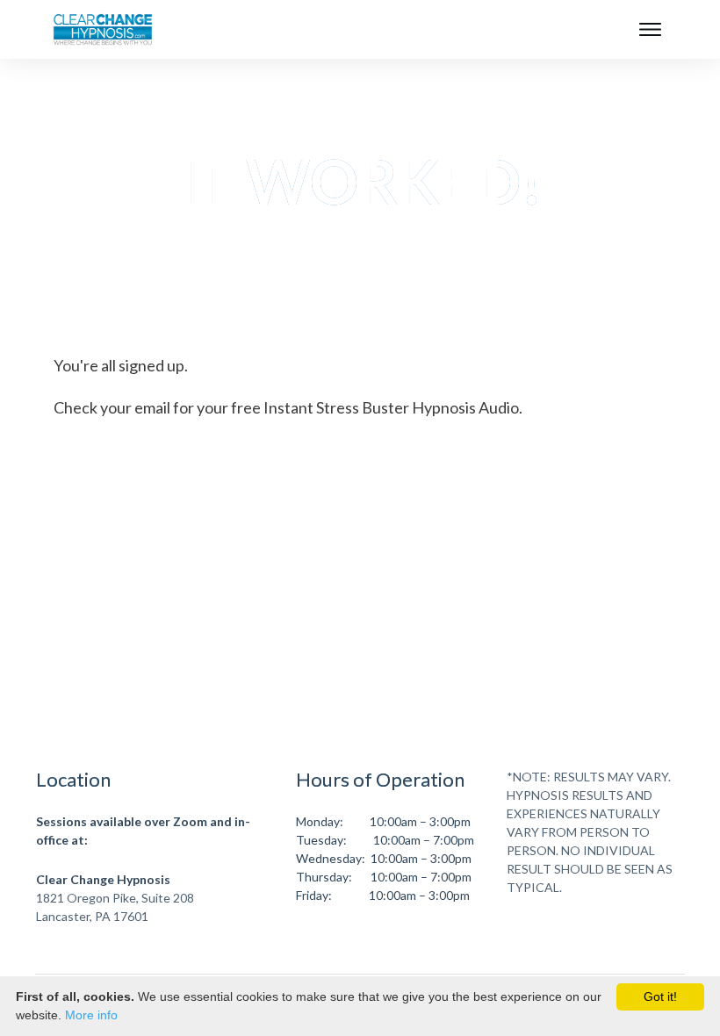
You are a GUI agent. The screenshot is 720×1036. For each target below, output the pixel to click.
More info (91, 1015)
